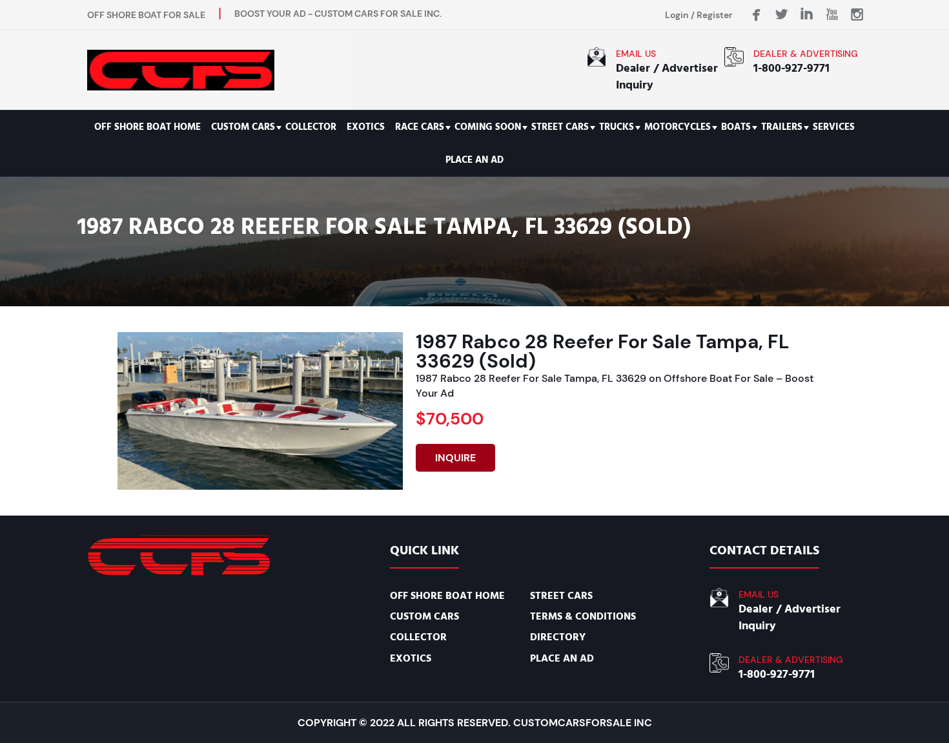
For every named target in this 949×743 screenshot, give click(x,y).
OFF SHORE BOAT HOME (147, 127)
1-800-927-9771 (791, 68)
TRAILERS (781, 127)
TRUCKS (616, 127)
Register (715, 15)
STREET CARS (560, 127)
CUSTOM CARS (243, 127)
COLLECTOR (310, 127)
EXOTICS (366, 127)
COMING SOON (487, 127)
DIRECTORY (558, 637)
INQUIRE (455, 458)
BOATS (736, 127)
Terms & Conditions (583, 616)
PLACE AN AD (474, 160)
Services (834, 127)
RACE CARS (419, 127)
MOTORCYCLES (677, 127)
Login (677, 15)
